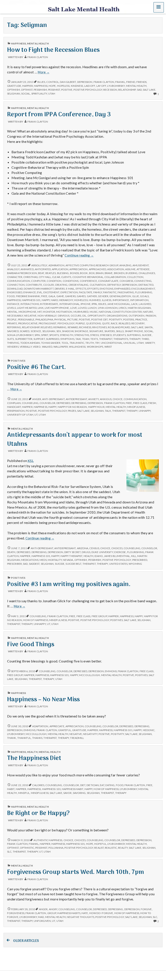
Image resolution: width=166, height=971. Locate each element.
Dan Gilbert (68, 82)
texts (94, 338)
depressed (63, 403)
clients (66, 277)
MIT (39, 311)
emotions (106, 288)
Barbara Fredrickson (22, 273)
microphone (27, 311)
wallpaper (60, 346)
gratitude (14, 85)
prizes (72, 410)
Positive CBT (99, 319)
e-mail (70, 288)
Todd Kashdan (30, 342)
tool (65, 342)
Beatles (50, 273)
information (139, 300)
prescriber (14, 563)
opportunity (96, 315)
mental (12, 311)
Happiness (18, 43)
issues (102, 304)
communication (18, 280)
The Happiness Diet (34, 758)
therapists (120, 338)
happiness (41, 85)
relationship (127, 89)
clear (56, 277)
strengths (81, 335)
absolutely (39, 265)
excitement (51, 292)
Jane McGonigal (118, 304)
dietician (92, 785)
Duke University (102, 552)
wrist (108, 346)
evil (39, 292)
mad (41, 917)
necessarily (15, 315)
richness (85, 327)
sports (54, 335)
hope (52, 85)
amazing (125, 265)
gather (92, 296)
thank (11, 737)
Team (85, 338)
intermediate (49, 304)
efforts (93, 288)
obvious (64, 315)
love (73, 307)
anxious (106, 399)
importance (121, 300)
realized (124, 323)
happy (46, 300)
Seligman (13, 93)
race (114, 323)
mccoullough (89, 675)
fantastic (110, 292)
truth (89, 342)
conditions (71, 280)
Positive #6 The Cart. (36, 367)
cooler (48, 284)
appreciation (78, 269)
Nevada (68, 559)
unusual (129, 342)
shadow (67, 331)
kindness (77, 85)
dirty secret (72, 552)
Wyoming (135, 563)
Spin (37, 335)
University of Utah (20, 414)
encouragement (143, 288)
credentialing (78, 284)
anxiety (93, 399)
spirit (44, 335)
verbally (26, 346)
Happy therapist (71, 556)
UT (36, 414)
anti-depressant (53, 399)
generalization (120, 296)
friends (141, 82)
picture (72, 319)
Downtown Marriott (39, 288)
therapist (105, 338)
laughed (145, 304)
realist (99, 847)
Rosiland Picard (119, 327)
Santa (149, 327)
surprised (52, 338)
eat (102, 785)
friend (130, 82)
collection (135, 277)
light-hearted (27, 307)
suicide (147, 335)
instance (13, 304)
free (44, 296)
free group (99, 616)
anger (36, 399)
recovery (138, 323)
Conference (88, 280)
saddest (34, 563)
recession (110, 89)
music (94, 311)
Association (115, 269)
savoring (79, 792)
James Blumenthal (117, 556)
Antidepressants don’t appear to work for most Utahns (74, 439)
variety (150, 342)
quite (106, 323)
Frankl (120, 82)
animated (27, 269)
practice (141, 319)
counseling (30, 403)
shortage (81, 331)
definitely (114, 284)
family (97, 292)
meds (43, 559)
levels (11, 307)
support (39, 338)
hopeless (63, 85)
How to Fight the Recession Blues (53, 50)
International (69, 304)
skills (120, 331)
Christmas (30, 277)
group (51, 913)
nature (148, 311)
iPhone (86, 304)
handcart (14, 406)
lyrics (123, 307)
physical (60, 319)
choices (117, 548)
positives (116, 620)
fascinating (126, 292)
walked (47, 346)
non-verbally (47, 315)
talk (108, 410)
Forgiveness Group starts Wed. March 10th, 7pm (75, 872)
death (11, 552)
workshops (95, 346)
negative (30, 315)
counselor (47, 403)
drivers (60, 288)
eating (110, 785)
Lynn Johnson (108, 307)
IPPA (94, 304)
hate (84, 913)
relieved (46, 327)
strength (66, 335)
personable (26, 319)
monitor (49, 311)
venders (13, 346)
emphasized (122, 288)
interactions (30, 304)
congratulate (108, 280)
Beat (41, 273)
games (81, 296)
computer (38, 280)
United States (118, 563)
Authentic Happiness (48, 840)
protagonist (47, 323)
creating (61, 284)
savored (13, 331)
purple (80, 323)
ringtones (99, 327)
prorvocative (28, 323)
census (94, 548)
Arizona (82, 548)
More (43, 72)
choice (118, 399)
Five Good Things (30, 644)
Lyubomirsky (116, 85)
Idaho (98, 556)
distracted (145, 284)
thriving (13, 342)
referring (14, 327)
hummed (95, 300)
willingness (77, 346)
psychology (66, 323)
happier (27, 85)
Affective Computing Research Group (91, 265)
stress (94, 335)
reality (123, 847)
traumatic (77, 342)
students (119, 335)
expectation (69, 292)
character (14, 277)
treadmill (77, 737)
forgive (146, 909)
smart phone (134, 331)
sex (58, 331)
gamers (70, 296)
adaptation (40, 726)
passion (151, 315)
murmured (81, 311)
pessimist (54, 89)
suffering (134, 335)
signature (96, 331)
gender (103, 296)
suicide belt (73, 563)
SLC (9, 851)
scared (25, 331)
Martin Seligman (139, 307)
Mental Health (38, 43)
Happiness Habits (68, 913)
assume (130, 269)
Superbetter (23, 338)
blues (41, 82)
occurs (76, 315)
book (84, 273)
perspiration (16, 410)
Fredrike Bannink (28, 296)
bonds (74, 273)
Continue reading (79, 255)
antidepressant (76, 399)
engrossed (14, 292)
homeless (81, 300)
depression (85, 82)
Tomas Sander (50, 342)
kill (133, 556)
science (36, 331)
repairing (59, 327)
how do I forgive (101, 913)
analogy (13, 269)
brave (109, 273)
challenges (147, 273)
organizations (117, 315)
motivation (64, 311)
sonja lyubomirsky (20, 335)
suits (10, 338)
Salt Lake (149, 89)
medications (29, 559)
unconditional (111, 342)
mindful (24, 792)
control (52, 82)
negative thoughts (80, 917)
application (60, 269)
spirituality (39, 93)
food (11, 296)
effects (81, 288)
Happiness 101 (31, 300)
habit (10, 789)
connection (16, 284)
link (40, 307)
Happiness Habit (72, 789)
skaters (109, 331)
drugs (86, 552)
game (60, 296)
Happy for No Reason (72, 406)
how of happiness (35, 620)
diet (82, 785)
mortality (55, 559)
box (92, 273)
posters (128, 319)
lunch (92, 307)
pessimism (40, 89)
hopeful (100, 843)
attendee (143, 269)
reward (73, 327)
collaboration (115, 277)
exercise (120, 552)
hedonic (149, 730)
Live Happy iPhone (57, 307)
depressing (78, 403)
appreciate (56, 726)
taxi (78, 338)
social (25, 93)
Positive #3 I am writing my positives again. (69, 584)
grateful (64, 730)
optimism (13, 89)
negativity (90, 734)
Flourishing (143, 292)
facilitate (85, 292)
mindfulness (136, 406)
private (12, 323)
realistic (111, 847)
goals (144, 296)
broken (119, 273)
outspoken (137, 315)
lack (134, 304)
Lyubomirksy (116, 843)
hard (54, 300)
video (37, 346)
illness (107, 300)
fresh (152, 403)
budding (131, 273)
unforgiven (42, 920)
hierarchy (66, 300)
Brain (99, 273)
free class (140, 403)
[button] (158, 7)
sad (139, 89)
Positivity (115, 319)
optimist (27, 89)
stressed (106, 335)
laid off (89, 85)
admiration (56, 265)
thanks (37, 737)
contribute (34, 284)
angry (53, 909)
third (145, 338)
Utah (51, 93)
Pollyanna (55, 847)
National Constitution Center (120, 311)
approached (97, 269)
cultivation (98, 284)
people (12, 319)
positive (66, 89)
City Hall (45, 277)
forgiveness (15, 913)
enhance (29, 292)
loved (82, 307)
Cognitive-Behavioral (87, 277)
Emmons (111, 671)
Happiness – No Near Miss (43, 700)
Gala (51, 296)
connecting (143, 280)
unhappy (145, 410)
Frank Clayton (37, 57)
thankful (24, 737)
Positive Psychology (87, 89)
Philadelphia (44, 319)
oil (84, 315)
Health (89, 556)
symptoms (67, 338)
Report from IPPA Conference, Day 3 (59, 115)
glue (135, 296)
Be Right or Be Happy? (38, 813)
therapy (134, 338)
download (15, 288)
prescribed (139, 559)
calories (38, 785)
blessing (63, 273)
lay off (101, 85)
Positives (18, 360)
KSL (31, 461)
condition (54, 280)
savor (67, 792)
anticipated (43, 269)
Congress (126, 280)
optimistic (27, 847)
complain (14, 403)
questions (93, 323)
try (97, 342)
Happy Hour (96, 406)
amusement (140, 265)
